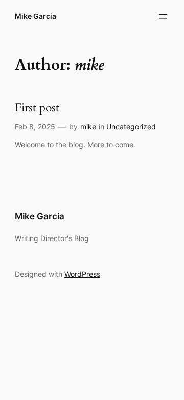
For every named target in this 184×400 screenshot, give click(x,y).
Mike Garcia (35, 16)
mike (88, 126)
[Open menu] (163, 16)
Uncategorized (131, 126)
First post (37, 108)
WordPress (82, 274)
